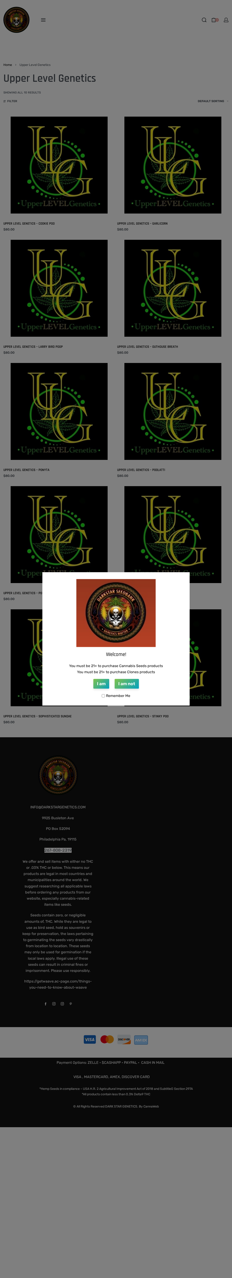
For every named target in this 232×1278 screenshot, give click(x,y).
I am (101, 683)
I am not (126, 683)
